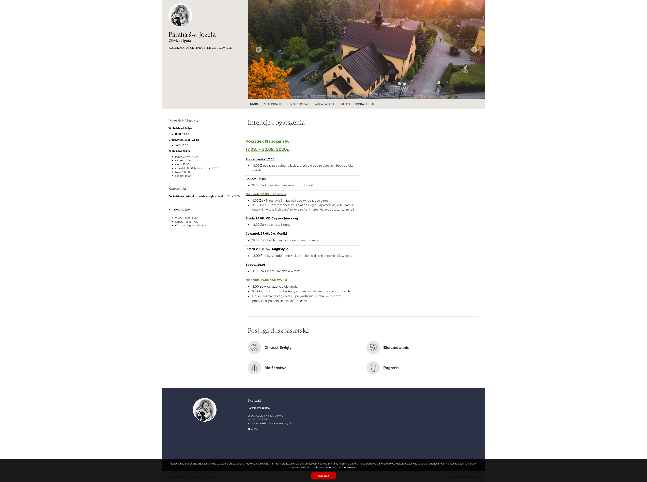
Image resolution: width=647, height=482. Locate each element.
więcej (254, 429)
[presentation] (258, 49)
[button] (272, 104)
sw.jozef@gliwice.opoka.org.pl (273, 423)
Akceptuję (323, 475)
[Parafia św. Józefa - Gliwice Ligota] (205, 409)
